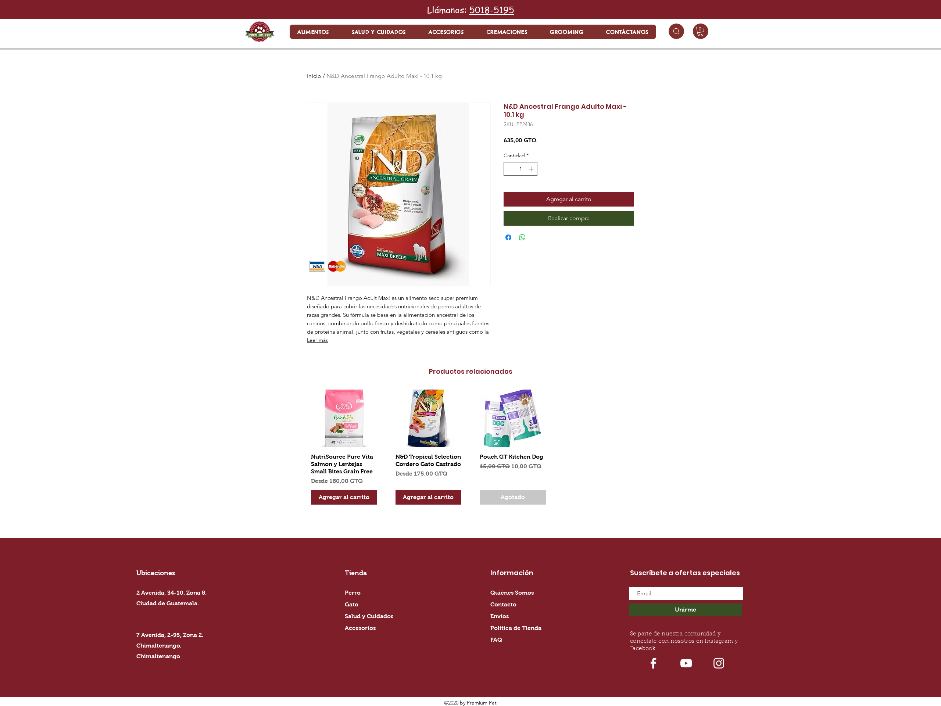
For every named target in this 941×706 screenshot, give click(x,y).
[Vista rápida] (344, 418)
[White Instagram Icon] (719, 663)
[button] (313, 32)
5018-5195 (491, 10)
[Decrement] (509, 168)
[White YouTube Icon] (686, 663)
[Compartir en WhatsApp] (522, 237)
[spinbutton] (520, 168)
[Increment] (531, 168)
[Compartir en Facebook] (508, 237)
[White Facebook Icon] (653, 663)
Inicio (314, 75)
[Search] (676, 31)
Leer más (317, 340)
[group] (470, 449)
